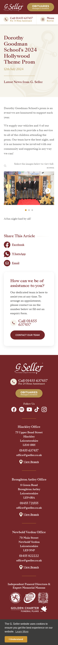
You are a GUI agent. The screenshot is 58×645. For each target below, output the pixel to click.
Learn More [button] (22, 631)
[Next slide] (48, 191)
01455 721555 (29, 503)
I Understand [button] (16, 639)
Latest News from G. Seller (23, 82)
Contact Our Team (27, 335)
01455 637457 (29, 450)
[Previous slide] (10, 191)
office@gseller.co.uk (29, 455)
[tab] (26, 210)
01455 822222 (29, 555)
